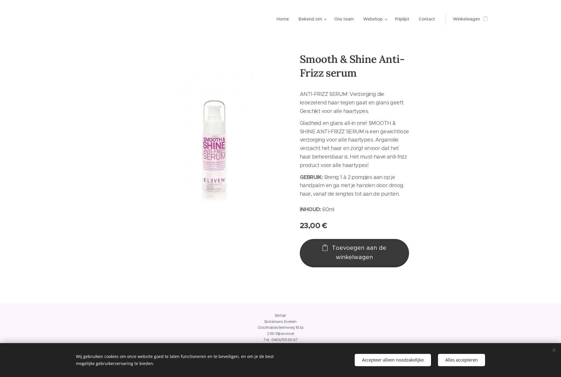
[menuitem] (284, 19)
